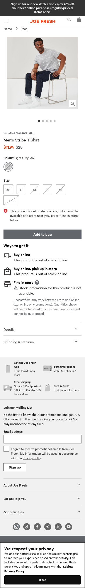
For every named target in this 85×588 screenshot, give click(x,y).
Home (7, 28)
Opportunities (13, 511)
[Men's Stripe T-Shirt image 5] (55, 121)
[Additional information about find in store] (37, 282)
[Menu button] (6, 21)
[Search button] (69, 19)
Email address (13, 431)
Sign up (15, 467)
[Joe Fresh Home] (42, 21)
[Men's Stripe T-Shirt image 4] (51, 121)
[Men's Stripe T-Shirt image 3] (47, 121)
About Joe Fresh (15, 485)
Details (9, 329)
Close (42, 580)
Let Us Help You (14, 498)
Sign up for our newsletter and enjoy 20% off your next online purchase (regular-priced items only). (42, 7)
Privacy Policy (32, 458)
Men (24, 28)
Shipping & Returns (18, 341)
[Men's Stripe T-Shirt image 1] (39, 121)
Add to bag (42, 234)
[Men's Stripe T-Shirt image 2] (43, 121)
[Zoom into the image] (72, 103)
